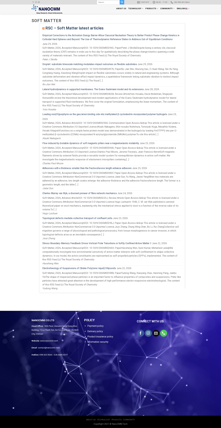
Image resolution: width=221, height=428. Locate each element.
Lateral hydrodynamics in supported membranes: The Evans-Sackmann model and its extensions (93, 89)
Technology (134, 8)
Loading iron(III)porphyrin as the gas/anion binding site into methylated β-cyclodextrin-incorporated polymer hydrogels (104, 114)
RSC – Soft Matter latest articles (74, 28)
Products (150, 8)
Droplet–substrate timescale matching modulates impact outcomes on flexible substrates (89, 64)
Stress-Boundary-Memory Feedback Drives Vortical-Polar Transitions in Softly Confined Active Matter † (96, 243)
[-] (48, 9)
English (181, 8)
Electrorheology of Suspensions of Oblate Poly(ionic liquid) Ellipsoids (79, 268)
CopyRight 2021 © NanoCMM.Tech (110, 424)
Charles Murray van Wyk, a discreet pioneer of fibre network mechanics (79, 193)
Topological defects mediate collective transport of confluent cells (77, 218)
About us (121, 8)
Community (166, 8)
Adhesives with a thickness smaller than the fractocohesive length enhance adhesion (87, 168)
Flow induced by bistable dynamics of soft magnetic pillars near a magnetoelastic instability (90, 143)
